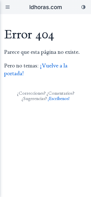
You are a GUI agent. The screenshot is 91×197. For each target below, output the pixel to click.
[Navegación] (7, 7)
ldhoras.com (45, 7)
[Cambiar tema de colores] (83, 7)
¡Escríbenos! (59, 98)
